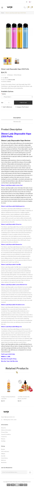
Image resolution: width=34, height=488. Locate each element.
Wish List (3, 460)
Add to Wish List (7, 107)
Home (2, 12)
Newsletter (4, 462)
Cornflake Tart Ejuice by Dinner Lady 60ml (23, 397)
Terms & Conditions (6, 434)
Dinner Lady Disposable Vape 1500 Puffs (16, 12)
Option (4, 94)
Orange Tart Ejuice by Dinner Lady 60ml (8, 397)
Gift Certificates (5, 451)
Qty (2, 102)
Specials (3, 455)
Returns (3, 438)
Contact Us (4, 436)
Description (17, 117)
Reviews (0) (17, 121)
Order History (4, 458)
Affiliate (3, 453)
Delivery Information (6, 430)
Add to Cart (23, 102)
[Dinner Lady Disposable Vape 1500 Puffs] (7, 61)
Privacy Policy (4, 432)
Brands (3, 449)
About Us (3, 427)
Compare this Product (23, 107)
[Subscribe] (30, 472)
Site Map (3, 441)
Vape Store (18, 481)
